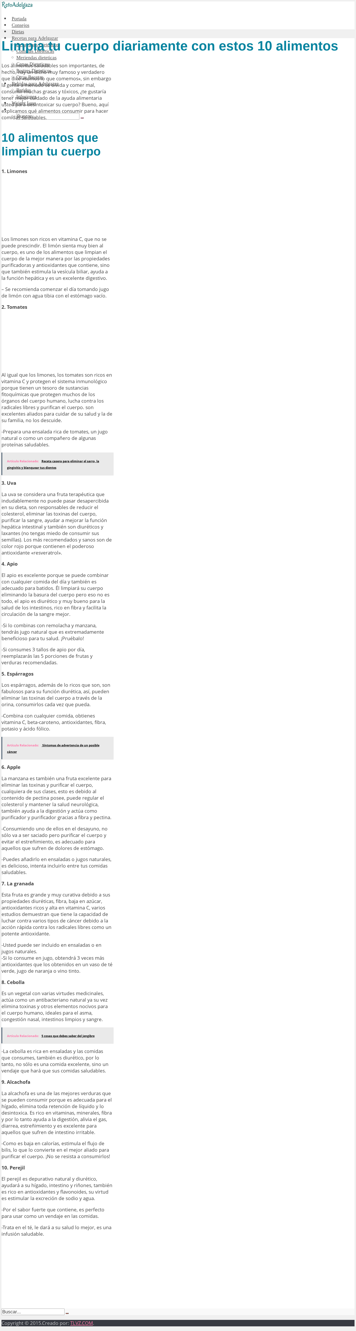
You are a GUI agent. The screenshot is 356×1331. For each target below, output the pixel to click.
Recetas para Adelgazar (35, 38)
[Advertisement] (57, 205)
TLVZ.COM (81, 1323)
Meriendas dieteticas (36, 57)
